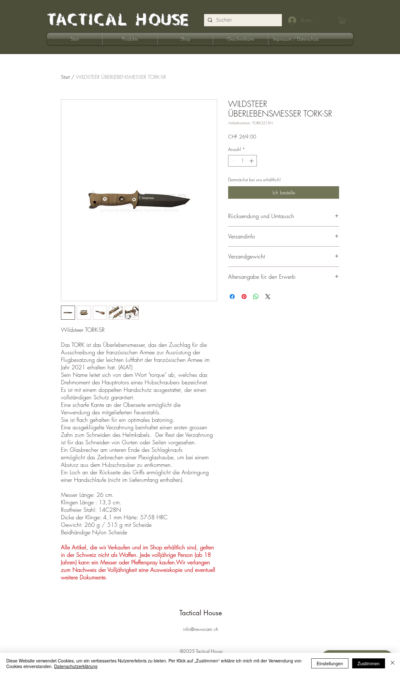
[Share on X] (268, 296)
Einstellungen (330, 663)
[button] (342, 20)
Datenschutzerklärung (76, 666)
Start (65, 76)
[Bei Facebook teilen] (232, 296)
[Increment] (252, 160)
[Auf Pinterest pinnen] (244, 296)
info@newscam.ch (200, 629)
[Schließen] (392, 663)
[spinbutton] (242, 160)
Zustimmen (369, 663)
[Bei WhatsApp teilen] (256, 296)
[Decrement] (233, 160)
